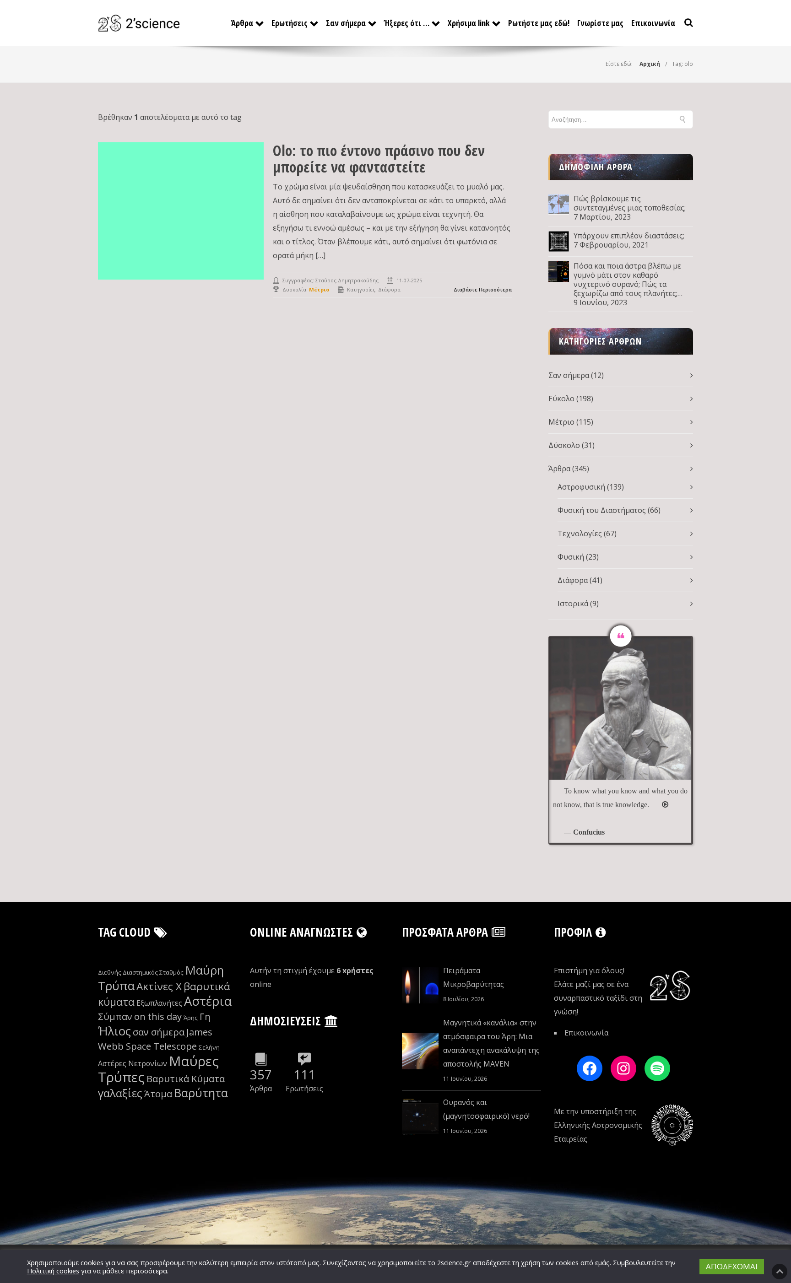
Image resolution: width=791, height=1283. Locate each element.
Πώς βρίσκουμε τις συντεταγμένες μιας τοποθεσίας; (630, 203)
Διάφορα (389, 289)
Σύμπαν (115, 1016)
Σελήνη (209, 1047)
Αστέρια (208, 1000)
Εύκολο (561, 399)
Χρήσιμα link (469, 22)
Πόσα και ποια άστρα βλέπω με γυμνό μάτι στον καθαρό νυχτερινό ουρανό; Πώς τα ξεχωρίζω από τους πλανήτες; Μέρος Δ (627, 279)
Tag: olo (682, 64)
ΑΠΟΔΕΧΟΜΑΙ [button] (732, 1266)
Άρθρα (242, 22)
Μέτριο (561, 422)
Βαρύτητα (201, 1093)
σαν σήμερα (158, 1032)
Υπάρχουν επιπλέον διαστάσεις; (629, 235)
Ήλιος (114, 1031)
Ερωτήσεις (289, 22)
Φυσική (571, 557)
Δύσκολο (564, 445)
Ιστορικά (573, 603)
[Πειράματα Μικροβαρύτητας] (420, 985)
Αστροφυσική (581, 487)
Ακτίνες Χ (159, 986)
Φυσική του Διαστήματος (602, 510)
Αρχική (649, 64)
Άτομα (158, 1094)
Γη (205, 1016)
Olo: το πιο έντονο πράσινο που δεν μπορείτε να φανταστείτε (379, 158)
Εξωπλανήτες (159, 1003)
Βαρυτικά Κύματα (185, 1079)
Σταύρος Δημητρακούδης (347, 280)
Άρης (191, 1017)
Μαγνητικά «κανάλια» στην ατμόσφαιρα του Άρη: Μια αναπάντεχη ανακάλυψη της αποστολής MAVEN (491, 1043)
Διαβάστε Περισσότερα (483, 289)
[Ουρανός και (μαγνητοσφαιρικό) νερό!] (420, 1117)
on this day (158, 1016)
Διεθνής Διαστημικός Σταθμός (141, 972)
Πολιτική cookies (53, 1270)
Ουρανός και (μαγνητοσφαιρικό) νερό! (486, 1109)
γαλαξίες (120, 1092)
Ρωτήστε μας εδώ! (538, 22)
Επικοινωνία (653, 22)
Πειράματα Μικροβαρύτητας (473, 977)
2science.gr (454, 1262)
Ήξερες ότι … (406, 22)
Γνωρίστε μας (600, 22)
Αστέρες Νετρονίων (132, 1063)
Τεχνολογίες (580, 533)
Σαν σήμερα (346, 22)
